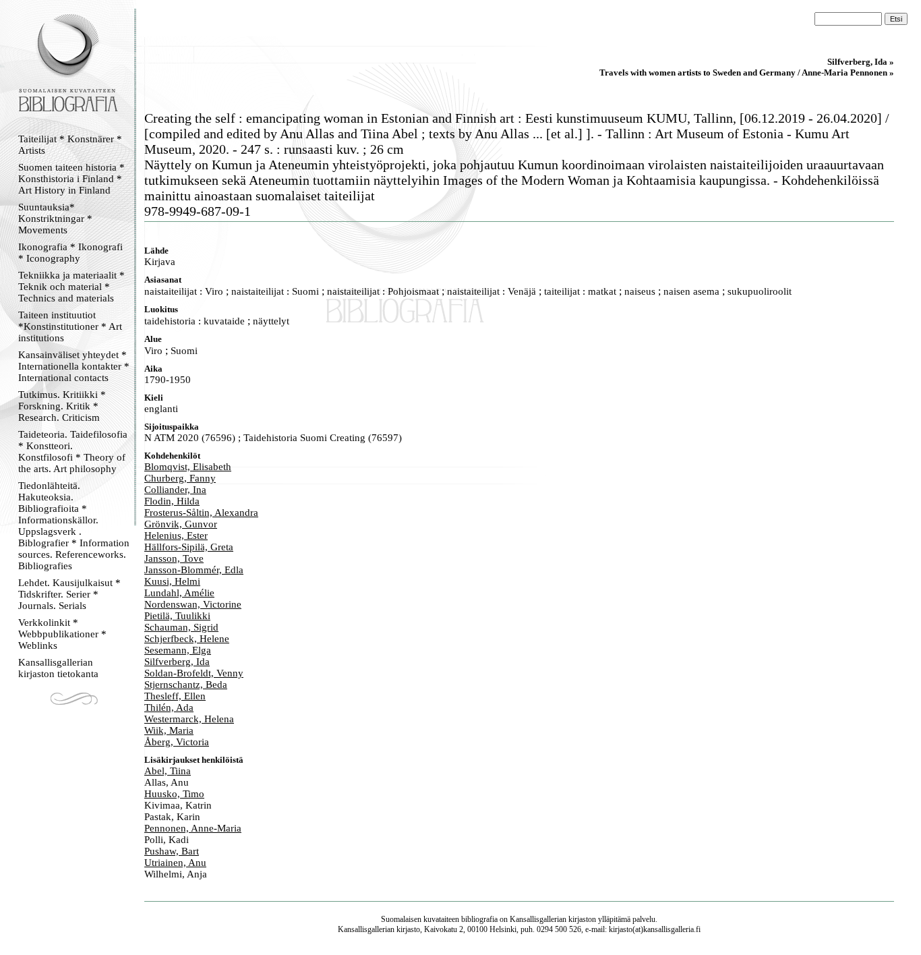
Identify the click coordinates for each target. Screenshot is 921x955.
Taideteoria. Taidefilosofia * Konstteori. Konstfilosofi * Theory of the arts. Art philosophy (72, 451)
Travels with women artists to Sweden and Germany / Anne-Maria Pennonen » (746, 72)
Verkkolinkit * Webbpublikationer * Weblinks (62, 634)
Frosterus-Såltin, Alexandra (201, 512)
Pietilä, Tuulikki (177, 615)
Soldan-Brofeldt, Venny (193, 673)
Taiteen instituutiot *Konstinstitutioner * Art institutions (70, 326)
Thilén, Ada (169, 707)
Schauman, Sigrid (181, 627)
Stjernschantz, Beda (185, 684)
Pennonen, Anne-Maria (192, 828)
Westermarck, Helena (189, 719)
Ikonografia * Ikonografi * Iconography (70, 252)
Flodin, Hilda (172, 501)
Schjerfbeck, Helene (186, 638)
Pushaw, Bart (171, 851)
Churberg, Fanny (180, 478)
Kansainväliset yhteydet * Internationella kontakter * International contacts (73, 366)
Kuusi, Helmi (172, 581)
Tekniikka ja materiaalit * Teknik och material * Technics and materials (71, 286)
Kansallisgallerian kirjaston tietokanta (58, 668)
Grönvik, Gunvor (180, 524)
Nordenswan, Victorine (192, 604)
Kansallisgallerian (538, 919)
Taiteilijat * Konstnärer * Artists (70, 145)
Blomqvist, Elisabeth (187, 466)
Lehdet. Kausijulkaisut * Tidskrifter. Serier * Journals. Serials (69, 594)
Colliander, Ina (175, 489)
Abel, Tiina (167, 770)
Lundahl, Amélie (179, 592)
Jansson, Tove (174, 558)
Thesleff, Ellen (175, 696)
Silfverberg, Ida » (860, 62)
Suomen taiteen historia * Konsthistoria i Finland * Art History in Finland (71, 179)
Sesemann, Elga (177, 650)
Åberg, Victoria (176, 741)
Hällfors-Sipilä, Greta (188, 547)
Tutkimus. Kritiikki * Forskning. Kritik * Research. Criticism (62, 406)
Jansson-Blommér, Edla (193, 570)
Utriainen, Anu (175, 862)
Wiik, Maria (169, 730)
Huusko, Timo (174, 793)
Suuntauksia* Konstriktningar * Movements (55, 218)
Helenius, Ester (176, 535)
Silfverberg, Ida (177, 661)
